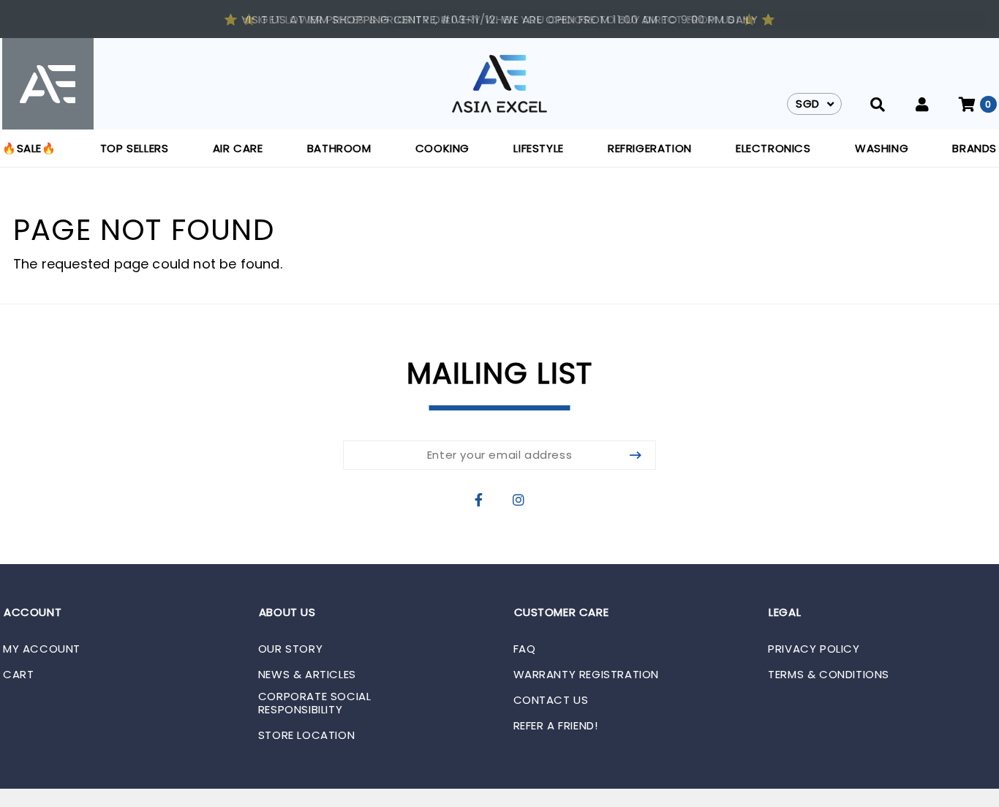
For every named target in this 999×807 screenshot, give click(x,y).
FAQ (524, 649)
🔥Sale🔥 (29, 148)
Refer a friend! (555, 725)
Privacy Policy (813, 649)
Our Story (290, 649)
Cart (18, 674)
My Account (41, 649)
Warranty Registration (586, 674)
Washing (881, 148)
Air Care (238, 148)
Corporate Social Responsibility (315, 703)
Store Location (306, 735)
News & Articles (307, 674)
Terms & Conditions (828, 674)
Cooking (442, 148)
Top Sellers (134, 148)
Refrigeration (650, 148)
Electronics (773, 148)
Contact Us (551, 700)
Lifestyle (538, 148)
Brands (974, 148)
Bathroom (339, 148)
